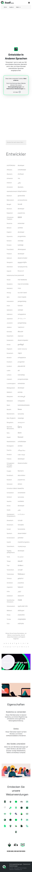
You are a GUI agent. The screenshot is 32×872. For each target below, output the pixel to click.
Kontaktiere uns (18, 869)
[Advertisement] (16, 26)
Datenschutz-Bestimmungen (15, 88)
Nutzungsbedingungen (15, 87)
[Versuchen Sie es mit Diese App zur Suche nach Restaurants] (16, 661)
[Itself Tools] (16, 847)
